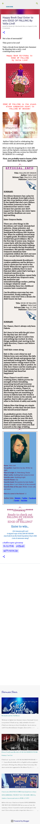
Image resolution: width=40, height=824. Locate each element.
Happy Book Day (10, 550)
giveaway (20, 546)
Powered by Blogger (21, 821)
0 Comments (6, 28)
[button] (4, 32)
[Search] (37, 3)
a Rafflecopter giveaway (13, 543)
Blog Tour (8, 546)
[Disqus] (20, 595)
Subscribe (9, 6)
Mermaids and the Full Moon (11, 716)
